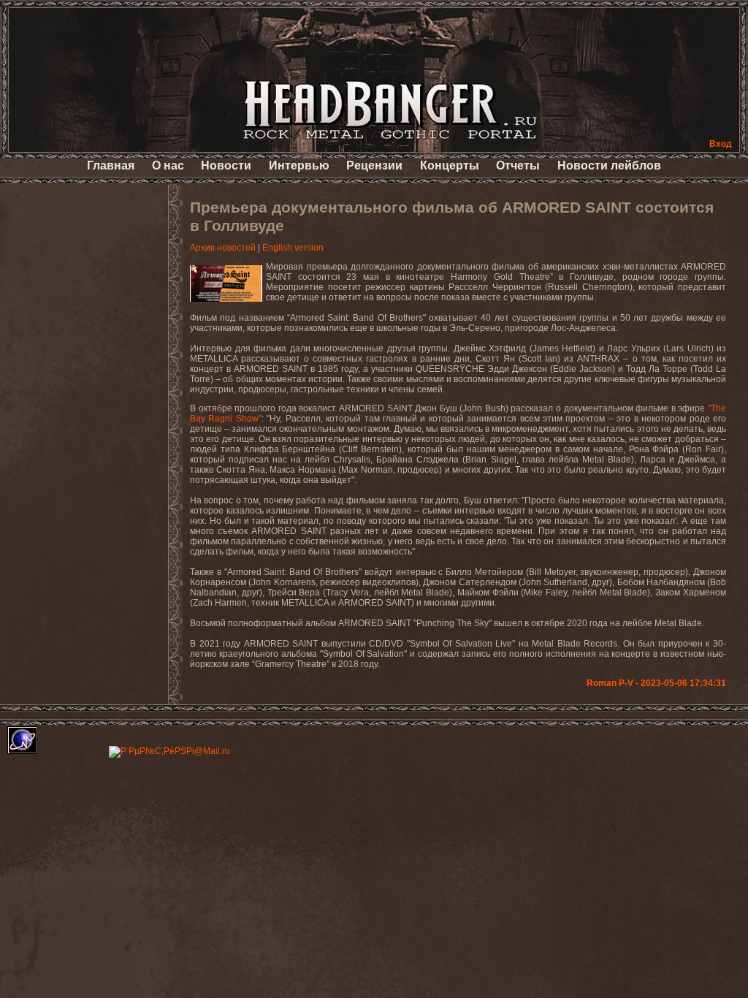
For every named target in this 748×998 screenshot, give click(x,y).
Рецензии (374, 165)
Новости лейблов (609, 165)
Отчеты (518, 165)
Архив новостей (223, 248)
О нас (168, 165)
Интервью (299, 165)
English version (293, 248)
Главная (110, 165)
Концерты (449, 165)
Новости (226, 165)
